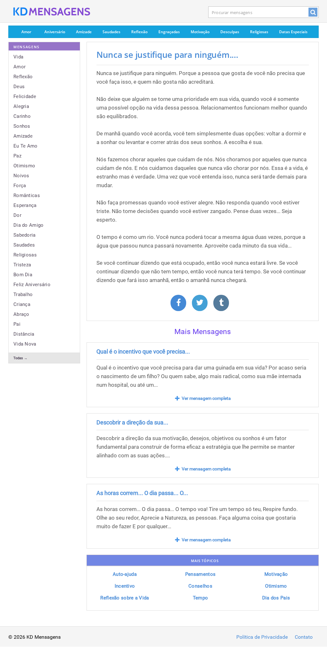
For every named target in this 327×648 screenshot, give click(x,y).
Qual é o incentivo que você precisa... (143, 351)
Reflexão (139, 31)
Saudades (111, 31)
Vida (18, 57)
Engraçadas (169, 31)
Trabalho (23, 294)
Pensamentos (200, 574)
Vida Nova (24, 344)
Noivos (21, 176)
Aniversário (54, 31)
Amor (26, 31)
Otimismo (24, 166)
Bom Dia (22, 275)
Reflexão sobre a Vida (124, 598)
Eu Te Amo (25, 146)
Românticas (26, 195)
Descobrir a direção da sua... (132, 422)
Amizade (84, 31)
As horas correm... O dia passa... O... (142, 493)
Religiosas (259, 31)
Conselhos (200, 586)
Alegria (21, 106)
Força (19, 185)
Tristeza (22, 265)
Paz (17, 156)
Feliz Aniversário (31, 284)
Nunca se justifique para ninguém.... (167, 54)
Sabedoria (24, 235)
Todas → (20, 358)
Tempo (200, 598)
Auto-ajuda (125, 574)
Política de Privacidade (262, 637)
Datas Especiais (293, 31)
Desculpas (229, 31)
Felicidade (24, 96)
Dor (17, 215)
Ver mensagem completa (206, 398)
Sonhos (21, 126)
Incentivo (125, 586)
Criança (21, 304)
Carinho (22, 116)
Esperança (25, 205)
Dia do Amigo (28, 225)
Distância (23, 334)
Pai (16, 324)
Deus (19, 86)
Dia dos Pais (276, 598)
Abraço (21, 314)
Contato (304, 637)
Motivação (200, 31)
